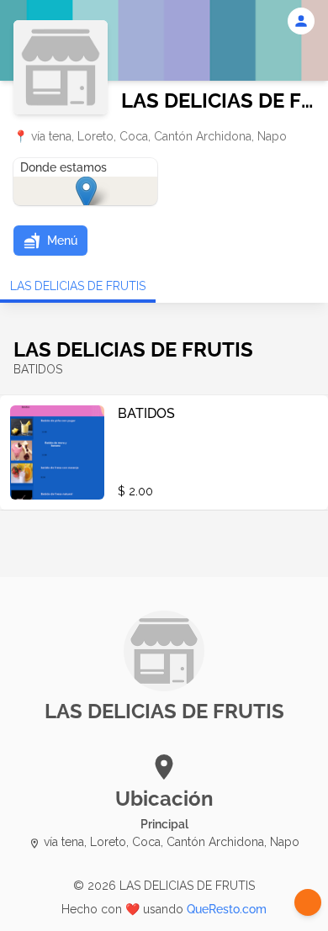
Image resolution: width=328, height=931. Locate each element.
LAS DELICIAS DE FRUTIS (77, 286)
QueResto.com (227, 909)
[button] (50, 240)
